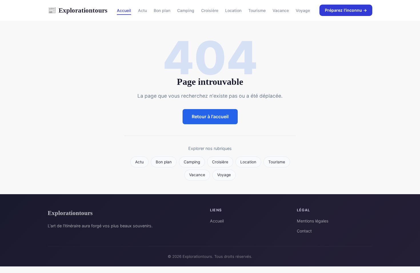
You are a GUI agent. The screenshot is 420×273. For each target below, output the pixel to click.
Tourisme (257, 10)
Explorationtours (77, 10)
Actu (142, 10)
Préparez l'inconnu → (346, 10)
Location (233, 10)
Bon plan (162, 10)
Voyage (303, 10)
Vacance (281, 10)
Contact (304, 230)
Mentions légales (312, 220)
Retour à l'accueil (210, 116)
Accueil (124, 10)
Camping (185, 10)
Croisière (209, 10)
